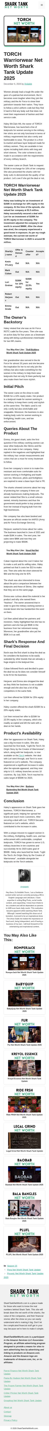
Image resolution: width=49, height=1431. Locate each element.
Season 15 (12, 1266)
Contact (7, 1412)
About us (8, 1407)
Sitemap (7, 1416)
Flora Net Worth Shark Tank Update (24, 1270)
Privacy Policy (10, 1420)
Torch (21, 755)
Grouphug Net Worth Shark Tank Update (23, 1400)
